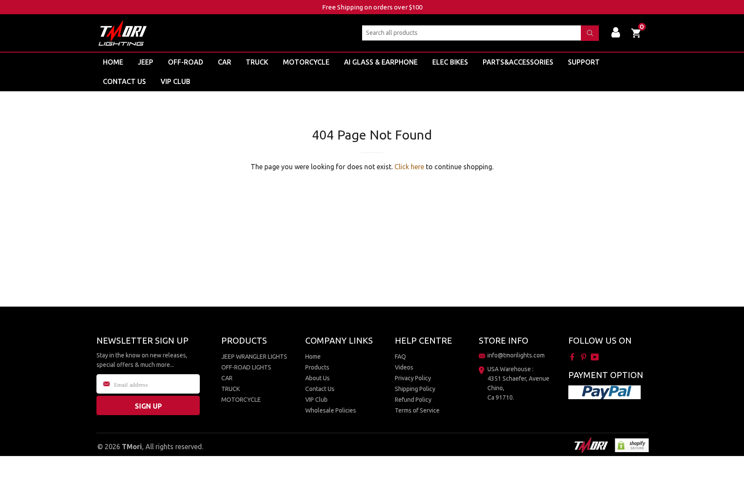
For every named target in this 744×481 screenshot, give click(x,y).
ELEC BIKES (450, 62)
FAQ (400, 356)
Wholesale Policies (330, 410)
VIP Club (175, 81)
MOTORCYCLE (306, 62)
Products (317, 367)
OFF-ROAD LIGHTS (246, 367)
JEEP (145, 62)
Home (113, 62)
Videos (404, 367)
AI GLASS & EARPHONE (381, 62)
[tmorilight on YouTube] (596, 357)
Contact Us (320, 388)
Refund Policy (413, 399)
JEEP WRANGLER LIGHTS (254, 356)
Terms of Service (417, 410)
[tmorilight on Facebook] (573, 357)
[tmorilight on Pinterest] (584, 357)
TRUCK (257, 62)
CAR (224, 62)
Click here (409, 167)
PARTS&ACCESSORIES (518, 62)
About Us (317, 378)
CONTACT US (124, 81)
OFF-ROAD (185, 62)
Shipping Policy (415, 388)
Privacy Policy (413, 378)
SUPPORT (584, 62)
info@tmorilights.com (516, 355)
